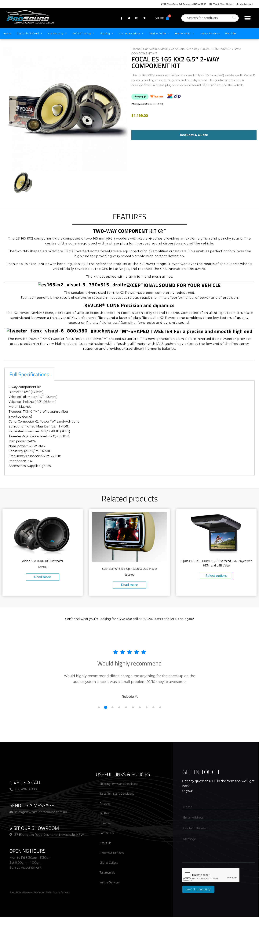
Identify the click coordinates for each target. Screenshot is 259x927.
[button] (248, 18)
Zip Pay (104, 813)
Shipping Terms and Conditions (119, 783)
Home (7, 33)
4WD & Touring (82, 33)
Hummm (105, 823)
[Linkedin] (144, 18)
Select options (216, 575)
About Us (105, 843)
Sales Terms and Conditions (117, 793)
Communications (129, 33)
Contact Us (107, 833)
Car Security (55, 33)
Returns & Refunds (112, 852)
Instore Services (210, 33)
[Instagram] (136, 18)
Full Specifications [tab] (29, 374)
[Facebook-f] (121, 18)
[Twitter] (129, 18)
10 (160, 707)
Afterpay (105, 803)
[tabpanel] (129, 428)
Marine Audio (157, 33)
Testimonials (107, 872)
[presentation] (211, 875)
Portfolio (230, 33)
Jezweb (65, 892)
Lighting (105, 33)
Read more (42, 577)
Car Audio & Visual (28, 33)
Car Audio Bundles (184, 49)
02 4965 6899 (153, 619)
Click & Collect (109, 862)
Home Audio (183, 33)
